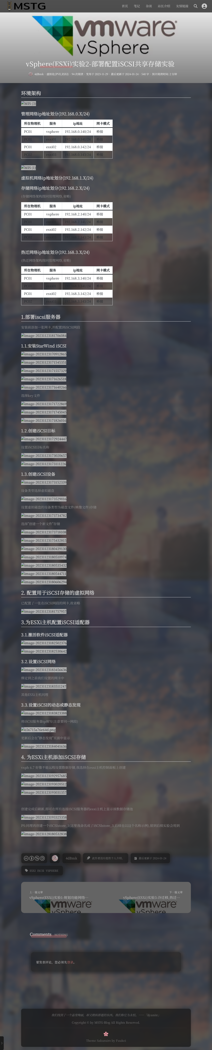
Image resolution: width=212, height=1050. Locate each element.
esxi (33, 871)
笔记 (137, 6)
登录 (70, 962)
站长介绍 (164, 6)
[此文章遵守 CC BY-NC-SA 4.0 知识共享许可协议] (34, 858)
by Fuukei (119, 1040)
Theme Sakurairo (98, 1040)
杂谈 (149, 6)
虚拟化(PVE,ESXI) (58, 74)
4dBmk (39, 74)
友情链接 (182, 6)
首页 (125, 6)
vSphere (52, 871)
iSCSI (40, 871)
